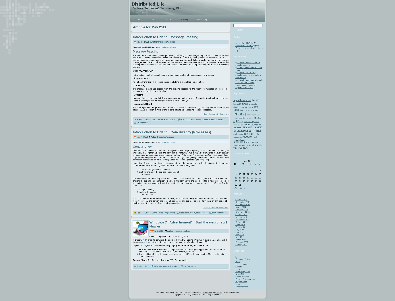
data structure (245, 110)
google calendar (239, 118)
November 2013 (242, 212)
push (235, 134)
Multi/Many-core (242, 271)
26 (248, 181)
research (247, 136)
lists (246, 121)
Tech (147, 266)
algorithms (239, 100)
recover (241, 134)
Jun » (242, 188)
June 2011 (240, 232)
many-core (253, 121)
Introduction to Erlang (168, 47)
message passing (209, 119)
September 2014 (242, 204)
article (248, 100)
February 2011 (241, 242)
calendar (254, 104)
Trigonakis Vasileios (166, 42)
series (220, 119)
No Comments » (219, 213)
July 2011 (239, 230)
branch (236, 104)
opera (237, 130)
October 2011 (241, 227)
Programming (169, 119)
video (236, 148)
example (249, 115)
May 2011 (239, 234)
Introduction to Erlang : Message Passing (165, 37)
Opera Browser (242, 277)
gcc (254, 115)
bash (255, 100)
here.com (249, 118)
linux (239, 121)
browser (243, 103)
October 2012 (241, 222)
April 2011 (239, 237)
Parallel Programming (245, 279)
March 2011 (240, 240)
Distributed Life (148, 4)
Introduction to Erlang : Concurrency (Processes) (172, 132)
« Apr (235, 188)
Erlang (148, 119)
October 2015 (241, 200)
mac (160, 266)
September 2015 (242, 202)
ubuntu (258, 145)
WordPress (207, 292)
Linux (237, 269)
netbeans (238, 127)
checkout (236, 107)
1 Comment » (142, 123)
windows (175, 266)
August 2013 (241, 217)
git (258, 114)
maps (235, 125)
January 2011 (241, 245)
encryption (255, 110)
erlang (199, 119)
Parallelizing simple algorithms (249, 48)
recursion (248, 134)
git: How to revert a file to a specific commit (247, 63)
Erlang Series (157, 119)
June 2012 (240, 224)
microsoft (167, 266)
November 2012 (242, 220)
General (238, 267)
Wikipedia (204, 160)
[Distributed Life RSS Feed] (133, 294)
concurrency (190, 119)
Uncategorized (241, 287)
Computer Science (243, 259)
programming (251, 130)
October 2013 (241, 214)
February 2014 (241, 210)
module (257, 124)
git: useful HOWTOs (244, 43)
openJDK (257, 127)
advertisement (147, 242)
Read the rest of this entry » (216, 114)
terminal (250, 145)
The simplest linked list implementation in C (245, 86)
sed (255, 137)
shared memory (252, 142)
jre (255, 118)
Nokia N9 (247, 127)
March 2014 (240, 207)
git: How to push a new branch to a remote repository (248, 81)
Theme (219, 292)
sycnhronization (239, 145)
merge (240, 125)
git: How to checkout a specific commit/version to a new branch (248, 75)
